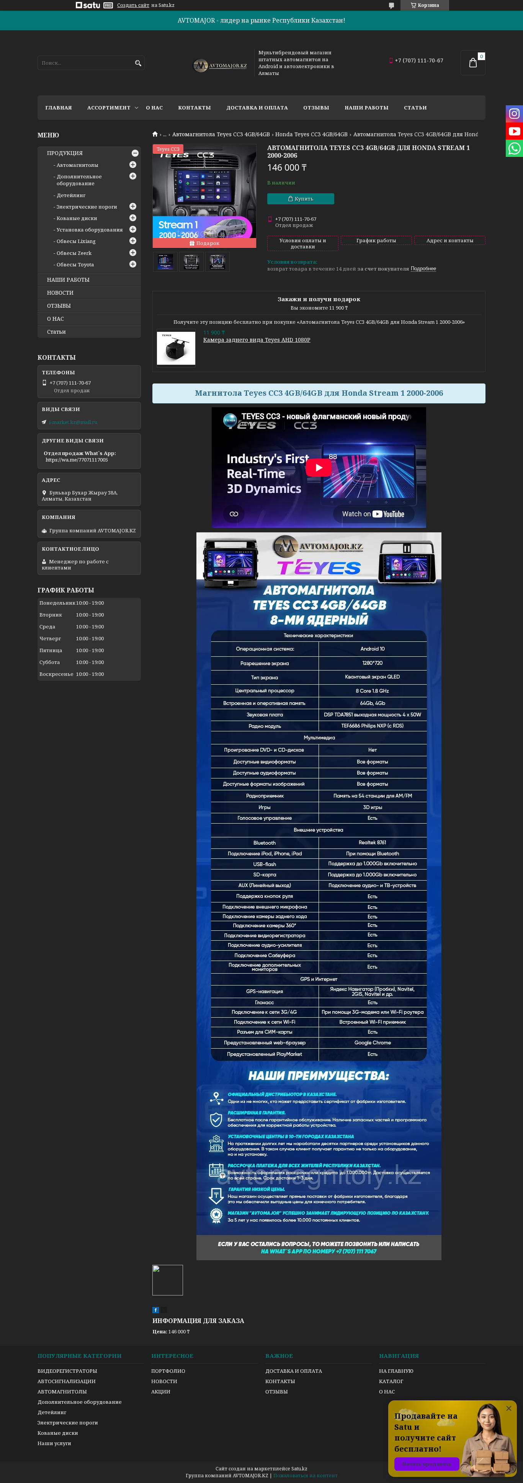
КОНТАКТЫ (280, 1381)
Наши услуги (54, 1443)
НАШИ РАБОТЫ (68, 279)
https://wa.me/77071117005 (77, 460)
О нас (154, 107)
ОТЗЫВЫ (59, 305)
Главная (58, 107)
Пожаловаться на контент (305, 1475)
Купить (304, 198)
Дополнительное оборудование (79, 180)
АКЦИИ (160, 1391)
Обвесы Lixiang (76, 241)
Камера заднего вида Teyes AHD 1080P (257, 339)
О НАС (55, 318)
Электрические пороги (87, 206)
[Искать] (138, 63)
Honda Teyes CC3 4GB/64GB (311, 134)
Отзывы (316, 107)
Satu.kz (299, 1468)
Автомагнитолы (77, 165)
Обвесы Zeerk (74, 253)
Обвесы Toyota (75, 264)
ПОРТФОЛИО (168, 1370)
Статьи (415, 107)
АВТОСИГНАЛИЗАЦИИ (67, 1381)
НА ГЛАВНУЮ (396, 1370)
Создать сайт (133, 5)
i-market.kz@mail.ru (73, 422)
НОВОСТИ (60, 292)
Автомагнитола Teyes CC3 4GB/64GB (221, 134)
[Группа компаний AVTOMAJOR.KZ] (218, 63)
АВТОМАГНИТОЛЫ (62, 1391)
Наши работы (367, 107)
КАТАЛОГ (391, 1381)
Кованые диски (77, 218)
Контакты (194, 107)
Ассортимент (109, 107)
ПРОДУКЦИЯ (65, 153)
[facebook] (155, 1311)
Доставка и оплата (257, 107)
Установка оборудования (90, 229)
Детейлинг (71, 195)
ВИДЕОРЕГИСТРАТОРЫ (67, 1370)
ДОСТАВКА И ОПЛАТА (293, 1370)
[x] (164, 1311)
